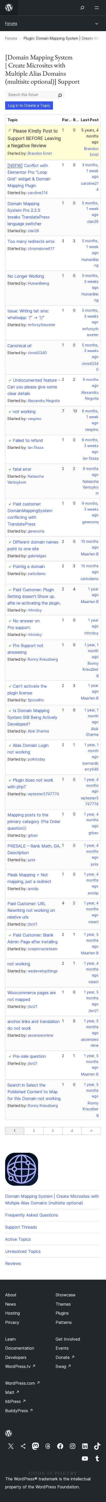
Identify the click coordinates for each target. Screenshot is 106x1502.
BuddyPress (19, 1410)
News (10, 1304)
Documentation (19, 1348)
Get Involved (68, 1339)
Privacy (12, 1322)
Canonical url (19, 345)
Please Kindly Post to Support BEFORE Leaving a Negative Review (34, 138)
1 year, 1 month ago (91, 651)
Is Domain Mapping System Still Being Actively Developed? (32, 717)
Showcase (65, 1294)
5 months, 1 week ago (90, 209)
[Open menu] (98, 7)
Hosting (12, 1313)
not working (24, 411)
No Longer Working (25, 276)
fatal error (22, 469)
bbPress (15, 1401)
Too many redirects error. (31, 241)
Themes (63, 1304)
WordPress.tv (20, 1366)
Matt (12, 1392)
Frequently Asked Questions (31, 1215)
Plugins (62, 1313)
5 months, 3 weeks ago (90, 281)
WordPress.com (22, 1383)
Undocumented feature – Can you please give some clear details (33, 387)
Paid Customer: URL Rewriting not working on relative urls (31, 910)
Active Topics (18, 1239)
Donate (65, 1357)
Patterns (64, 1322)
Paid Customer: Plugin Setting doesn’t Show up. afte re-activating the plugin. (34, 596)
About (10, 1294)
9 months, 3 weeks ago (90, 509)
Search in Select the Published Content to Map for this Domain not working (33, 1091)
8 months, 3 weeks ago (90, 446)
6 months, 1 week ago (90, 417)
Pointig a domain (29, 566)
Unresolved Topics (23, 1251)
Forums (11, 23)
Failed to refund (28, 440)
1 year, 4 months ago (91, 785)
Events (62, 1348)
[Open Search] (82, 7)
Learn (10, 1339)
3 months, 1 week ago (90, 171)
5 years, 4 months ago (90, 136)
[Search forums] (60, 95)
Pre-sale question (29, 1056)
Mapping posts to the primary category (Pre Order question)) (33, 821)
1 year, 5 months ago (91, 940)
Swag (63, 1366)
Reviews (13, 1263)
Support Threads (21, 1227)
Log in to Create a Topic (29, 105)
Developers (15, 1357)
